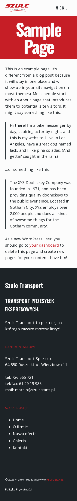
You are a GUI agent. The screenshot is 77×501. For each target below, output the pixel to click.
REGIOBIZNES (55, 479)
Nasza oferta (25, 433)
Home (18, 419)
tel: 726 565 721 (19, 377)
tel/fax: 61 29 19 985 (23, 383)
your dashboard (44, 245)
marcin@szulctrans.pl (35, 389)
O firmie (20, 426)
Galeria (19, 440)
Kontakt (20, 447)
